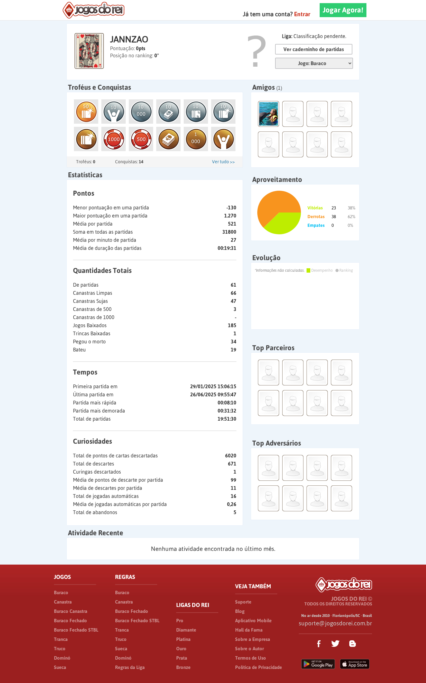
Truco (59, 648)
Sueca (60, 667)
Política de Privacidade (258, 667)
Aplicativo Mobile (253, 620)
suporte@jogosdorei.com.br (335, 623)
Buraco (61, 592)
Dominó (62, 658)
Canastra (63, 601)
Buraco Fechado (70, 620)
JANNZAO (129, 39)
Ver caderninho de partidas (313, 49)
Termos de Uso (250, 658)
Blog (239, 611)
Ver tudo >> (223, 161)
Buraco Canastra (70, 611)
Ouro (181, 648)
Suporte (243, 601)
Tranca (61, 639)
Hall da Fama (249, 630)
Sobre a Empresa (252, 639)
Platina (183, 639)
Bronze (183, 667)
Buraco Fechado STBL (76, 630)
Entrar (302, 14)
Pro (179, 620)
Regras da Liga (130, 667)
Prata (181, 658)
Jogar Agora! (343, 10)
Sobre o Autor (249, 648)
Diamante (186, 630)
